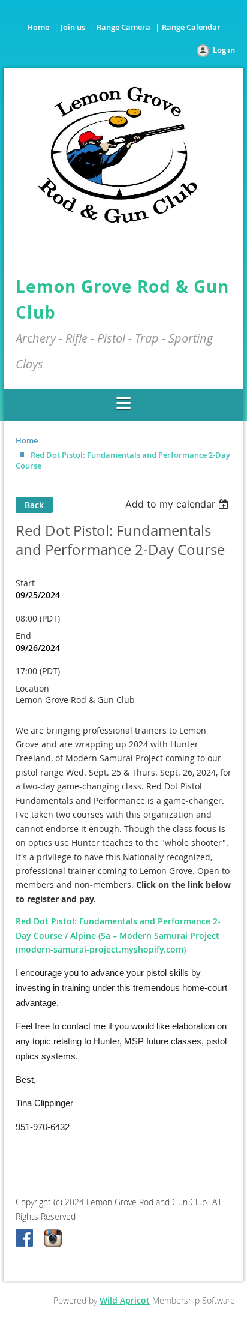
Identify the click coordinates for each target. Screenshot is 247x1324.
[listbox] (178, 504)
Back (34, 505)
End (23, 635)
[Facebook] (25, 1238)
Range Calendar (191, 27)
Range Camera (123, 27)
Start (25, 583)
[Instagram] (52, 1238)
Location (32, 688)
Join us (73, 27)
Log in (224, 49)
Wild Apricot (125, 1300)
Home (38, 27)
